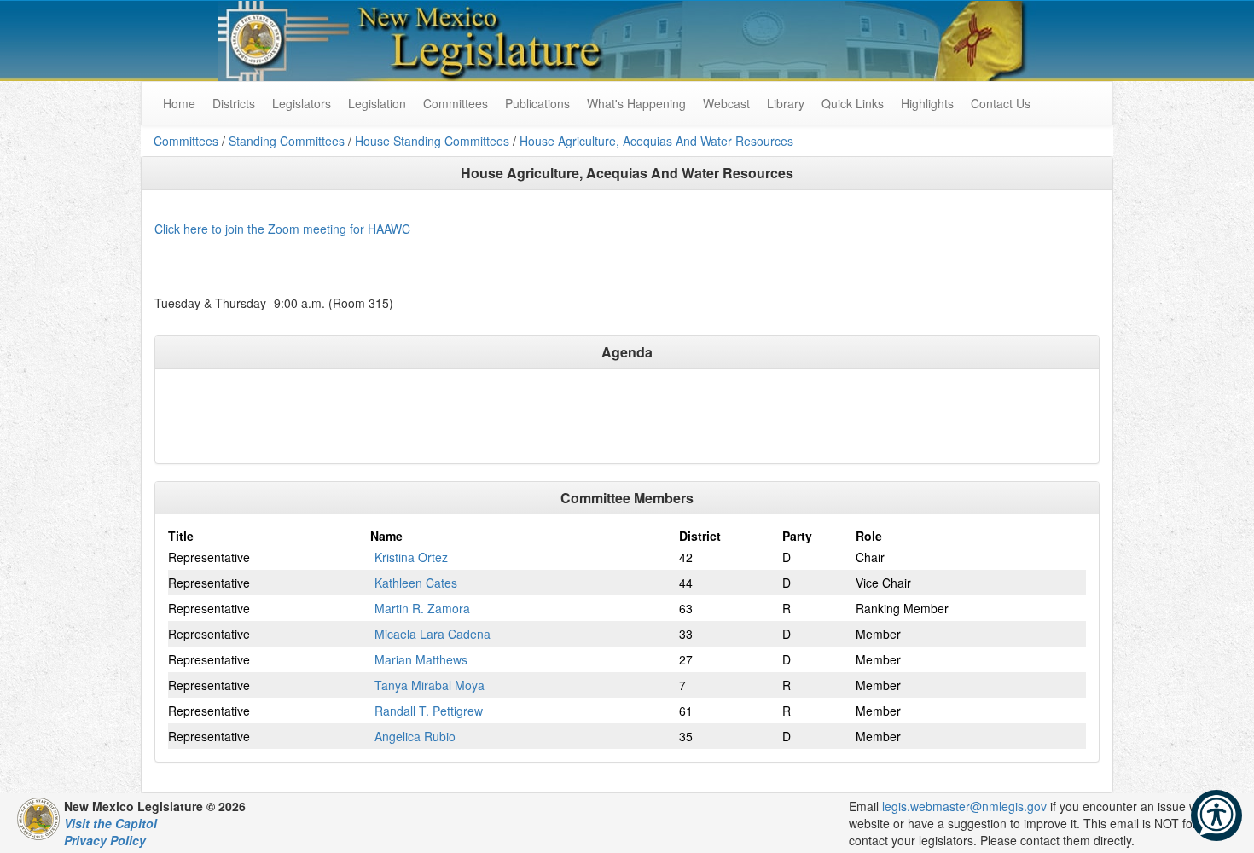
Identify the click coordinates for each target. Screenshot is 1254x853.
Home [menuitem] (179, 103)
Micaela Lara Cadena (432, 633)
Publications (537, 103)
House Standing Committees (432, 140)
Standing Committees (287, 140)
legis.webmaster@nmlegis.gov (964, 806)
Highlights (927, 103)
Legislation (377, 103)
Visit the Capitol (110, 823)
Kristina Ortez (411, 557)
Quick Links (852, 103)
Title (181, 535)
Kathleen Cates (415, 582)
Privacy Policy (105, 840)
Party (797, 535)
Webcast (726, 103)
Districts (233, 103)
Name (386, 535)
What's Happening (636, 103)
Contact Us (1000, 103)
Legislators (301, 103)
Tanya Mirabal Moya (429, 684)
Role (869, 535)
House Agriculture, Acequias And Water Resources (656, 140)
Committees (455, 103)
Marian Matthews (420, 659)
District (700, 535)
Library (785, 103)
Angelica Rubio (415, 736)
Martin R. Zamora (422, 608)
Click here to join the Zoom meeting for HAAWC (282, 228)
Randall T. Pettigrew (428, 710)
